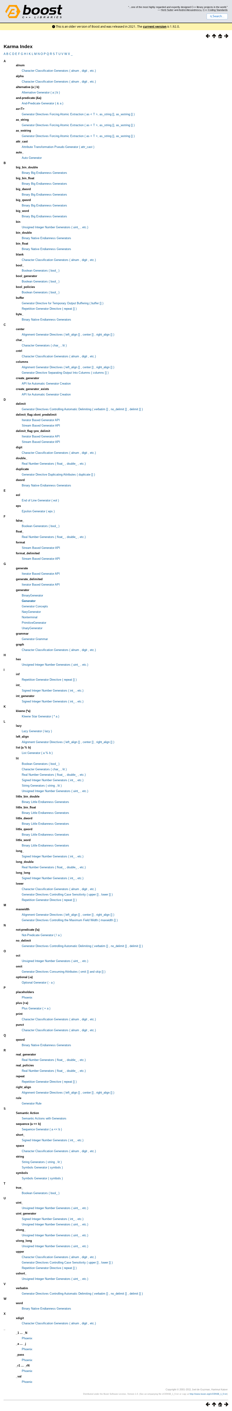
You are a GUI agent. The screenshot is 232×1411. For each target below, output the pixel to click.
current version (155, 27)
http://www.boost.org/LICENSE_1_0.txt (208, 1394)
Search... (219, 16)
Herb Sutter (167, 10)
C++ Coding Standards (215, 10)
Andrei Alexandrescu (190, 10)
